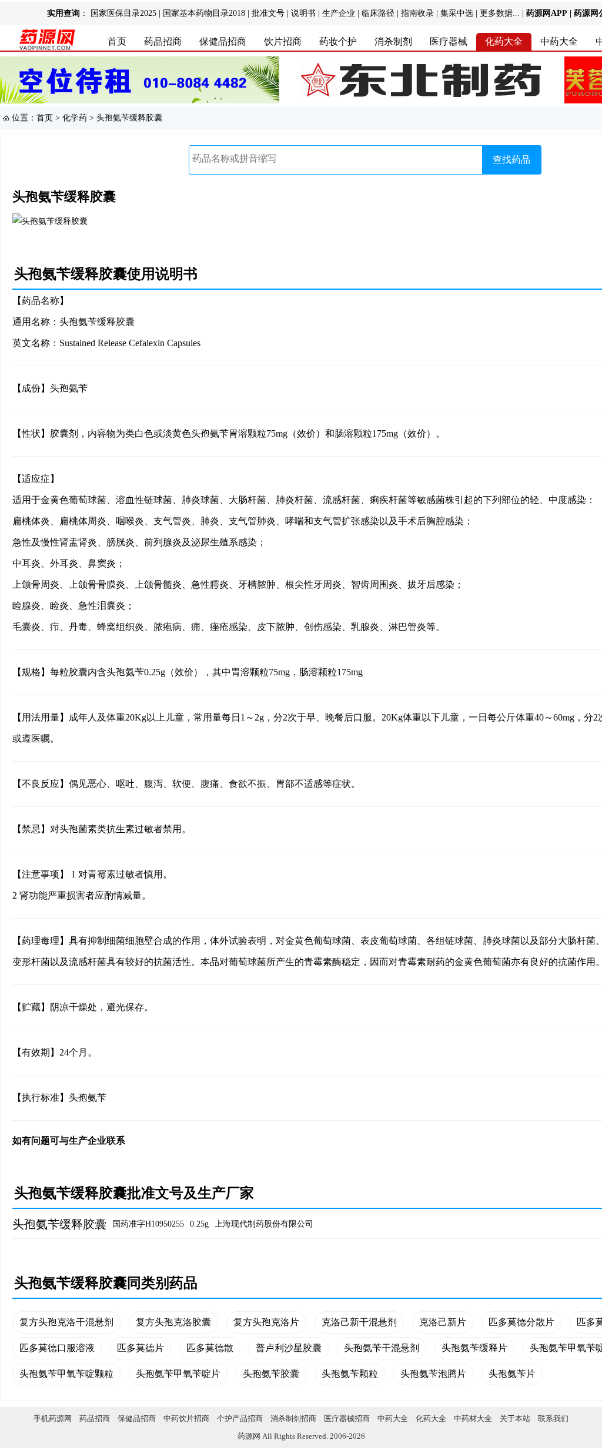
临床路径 (378, 13)
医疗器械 (448, 41)
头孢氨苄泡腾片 (433, 1374)
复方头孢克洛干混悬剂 (66, 1322)
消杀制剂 (393, 41)
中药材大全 (473, 1418)
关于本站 (515, 1418)
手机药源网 (53, 1418)
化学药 (74, 117)
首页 (117, 41)
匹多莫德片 (140, 1348)
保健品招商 (222, 41)
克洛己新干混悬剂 (359, 1322)
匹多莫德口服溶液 (57, 1348)
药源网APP (546, 13)
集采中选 (456, 13)
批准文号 (268, 13)
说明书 (303, 13)
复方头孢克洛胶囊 (173, 1322)
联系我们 (553, 1418)
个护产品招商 (240, 1418)
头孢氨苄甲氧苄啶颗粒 (66, 1374)
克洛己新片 (442, 1322)
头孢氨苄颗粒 (350, 1374)
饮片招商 (283, 41)
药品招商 (163, 41)
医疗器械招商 (347, 1418)
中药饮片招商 (186, 1418)
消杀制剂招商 (293, 1418)
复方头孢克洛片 (266, 1322)
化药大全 (504, 41)
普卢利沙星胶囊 (289, 1348)
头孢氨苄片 (512, 1374)
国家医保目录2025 (123, 13)
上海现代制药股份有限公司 (264, 1224)
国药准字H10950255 (148, 1224)
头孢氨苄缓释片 (474, 1348)
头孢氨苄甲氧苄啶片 (178, 1374)
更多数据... (500, 13)
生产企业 (338, 13)
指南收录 (417, 13)
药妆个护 (338, 41)
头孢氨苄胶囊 (271, 1374)
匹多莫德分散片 (521, 1322)
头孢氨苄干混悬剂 (381, 1348)
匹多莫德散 (209, 1348)
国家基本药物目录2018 (204, 13)
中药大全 (559, 41)
